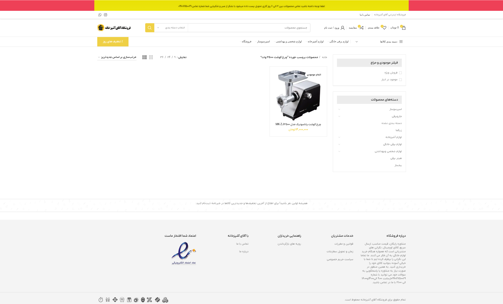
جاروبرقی (397, 116)
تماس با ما (242, 244)
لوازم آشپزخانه (394, 137)
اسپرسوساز (395, 109)
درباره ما (244, 251)
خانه (324, 57)
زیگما (399, 130)
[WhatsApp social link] (100, 15)
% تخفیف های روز (113, 41)
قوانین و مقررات (344, 244)
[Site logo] (114, 28)
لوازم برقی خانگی (392, 144)
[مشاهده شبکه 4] (144, 57)
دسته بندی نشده (392, 123)
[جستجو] (149, 27)
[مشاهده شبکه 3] (151, 57)
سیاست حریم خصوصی (340, 259)
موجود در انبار (389, 79)
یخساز (398, 165)
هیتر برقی (396, 158)
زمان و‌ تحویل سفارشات (340, 251)
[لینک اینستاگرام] (105, 15)
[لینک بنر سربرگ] (251, 5)
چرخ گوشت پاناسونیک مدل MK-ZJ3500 (298, 124)
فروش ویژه (391, 73)
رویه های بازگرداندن (289, 244)
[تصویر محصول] (298, 95)
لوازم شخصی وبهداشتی (388, 151)
